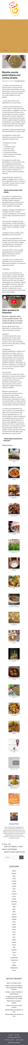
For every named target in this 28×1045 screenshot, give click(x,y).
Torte (9, 844)
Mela (14, 909)
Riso (14, 937)
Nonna (14, 914)
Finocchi (14, 894)
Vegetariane (14, 968)
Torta (14, 952)
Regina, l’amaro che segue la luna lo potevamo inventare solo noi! (14, 987)
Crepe (14, 883)
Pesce (14, 929)
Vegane (14, 965)
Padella (14, 919)
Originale (14, 917)
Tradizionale (14, 957)
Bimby (14, 871)
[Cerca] (21, 857)
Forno (14, 896)
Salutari (14, 942)
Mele (14, 911)
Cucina (14, 886)
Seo (14, 947)
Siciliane (14, 950)
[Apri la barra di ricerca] (24, 50)
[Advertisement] (14, 33)
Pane (14, 922)
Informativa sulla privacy (14, 1037)
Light (14, 906)
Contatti (11, 1035)
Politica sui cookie (9, 1040)
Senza (14, 945)
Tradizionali (14, 960)
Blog (5, 844)
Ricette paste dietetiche (14, 852)
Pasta (14, 924)
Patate (14, 927)
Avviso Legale (19, 1040)
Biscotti (14, 873)
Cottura (14, 881)
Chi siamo (16, 1035)
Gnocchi (14, 904)
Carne (14, 878)
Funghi (14, 899)
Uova (14, 962)
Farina (14, 891)
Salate (14, 939)
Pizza (14, 932)
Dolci (14, 889)
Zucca (14, 970)
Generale (14, 901)
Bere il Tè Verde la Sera (14, 983)
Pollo (14, 934)
